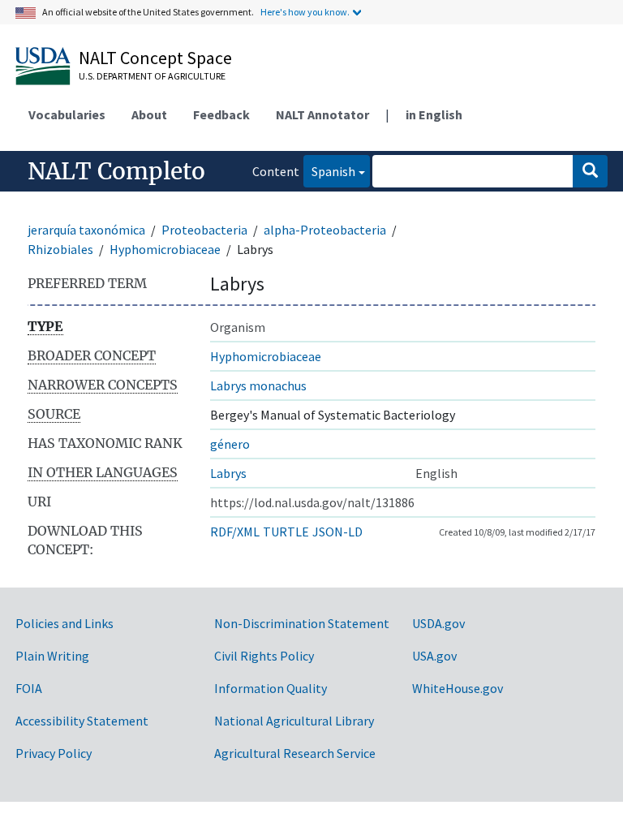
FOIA (28, 688)
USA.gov (434, 656)
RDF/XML (235, 531)
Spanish (329, 170)
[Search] (590, 171)
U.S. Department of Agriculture (152, 76)
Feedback (221, 114)
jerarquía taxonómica (86, 230)
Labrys (228, 473)
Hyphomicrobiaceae (165, 249)
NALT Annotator (322, 114)
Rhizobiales (60, 249)
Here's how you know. (305, 12)
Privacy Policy (53, 753)
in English (434, 114)
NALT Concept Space (155, 57)
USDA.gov (438, 623)
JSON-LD (337, 531)
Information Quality (270, 688)
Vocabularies (66, 114)
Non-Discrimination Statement (301, 623)
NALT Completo (116, 171)
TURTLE (286, 531)
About (149, 114)
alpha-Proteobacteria (325, 230)
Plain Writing (52, 656)
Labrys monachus (258, 385)
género (230, 444)
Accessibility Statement (81, 721)
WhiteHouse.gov (457, 688)
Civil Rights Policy (264, 656)
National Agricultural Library (294, 721)
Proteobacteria (204, 230)
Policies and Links (64, 623)
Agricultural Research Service (295, 753)
